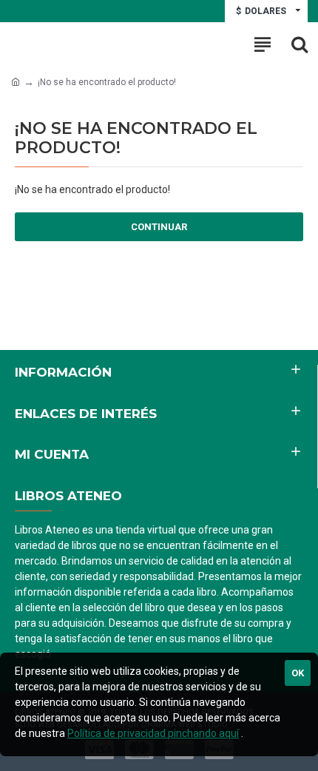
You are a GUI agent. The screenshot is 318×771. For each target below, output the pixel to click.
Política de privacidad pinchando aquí (153, 733)
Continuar (159, 226)
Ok (297, 673)
